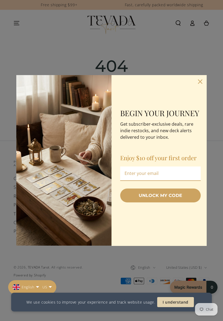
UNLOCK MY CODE (160, 195)
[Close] (200, 81)
